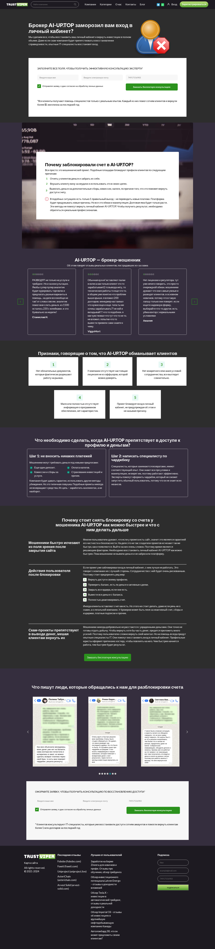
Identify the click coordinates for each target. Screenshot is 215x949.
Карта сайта (31, 862)
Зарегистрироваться (194, 4)
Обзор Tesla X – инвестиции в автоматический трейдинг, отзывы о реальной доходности (106, 899)
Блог (142, 4)
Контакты (130, 4)
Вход (174, 4)
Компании (90, 4)
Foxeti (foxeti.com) (67, 866)
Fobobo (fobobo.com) (69, 861)
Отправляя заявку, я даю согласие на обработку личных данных (72, 86)
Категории (106, 4)
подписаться (173, 887)
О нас (118, 4)
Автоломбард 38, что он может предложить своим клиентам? (105, 935)
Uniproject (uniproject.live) (72, 871)
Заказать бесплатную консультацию (151, 87)
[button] (99, 774)
